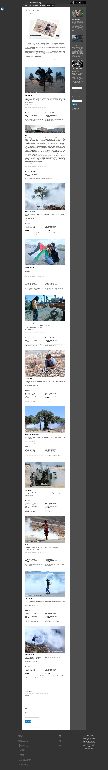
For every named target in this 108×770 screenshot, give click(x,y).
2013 (60, 742)
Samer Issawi (90, 742)
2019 (60, 735)
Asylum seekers (21, 745)
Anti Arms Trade (20, 735)
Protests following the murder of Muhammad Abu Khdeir (28, 761)
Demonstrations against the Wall (24, 746)
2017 (60, 737)
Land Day (22, 755)
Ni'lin (21, 751)
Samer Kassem (42, 5)
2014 (60, 741)
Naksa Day (22, 758)
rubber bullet (89, 735)
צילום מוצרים (74, 91)
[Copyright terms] (71, 3)
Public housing (21, 763)
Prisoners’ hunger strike (23, 742)
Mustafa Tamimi (35, 5)
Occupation (86, 737)
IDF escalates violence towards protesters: (77, 19)
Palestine (92, 738)
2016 (60, 739)
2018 (60, 736)
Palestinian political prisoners (23, 741)
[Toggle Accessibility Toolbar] (2, 9)
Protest (86, 744)
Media (19, 739)
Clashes (86, 742)
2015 (60, 740)
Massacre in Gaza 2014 (24, 765)
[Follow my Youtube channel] (76, 3)
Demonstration (88, 741)
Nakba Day (22, 756)
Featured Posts (20, 737)
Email (26, 712)
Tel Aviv (92, 748)
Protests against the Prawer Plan (24, 760)
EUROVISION (20, 736)
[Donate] (73, 3)
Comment (27, 695)
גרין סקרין (78, 91)
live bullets (90, 744)
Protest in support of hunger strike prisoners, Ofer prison (77, 44)
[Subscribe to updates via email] (84, 3)
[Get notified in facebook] (82, 3)
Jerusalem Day (22, 754)
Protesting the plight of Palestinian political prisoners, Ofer (77, 70)
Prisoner (85, 738)
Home (26, 5)
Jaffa (94, 742)
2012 (60, 744)
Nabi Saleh (22, 750)
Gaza (88, 738)
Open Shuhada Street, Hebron (25, 759)
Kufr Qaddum (22, 749)
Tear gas (89, 739)
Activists (93, 745)
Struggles (29, 5)
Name (26, 708)
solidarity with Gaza (22, 764)
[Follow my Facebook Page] (79, 3)
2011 (60, 745)
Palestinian (88, 748)
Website (26, 716)
